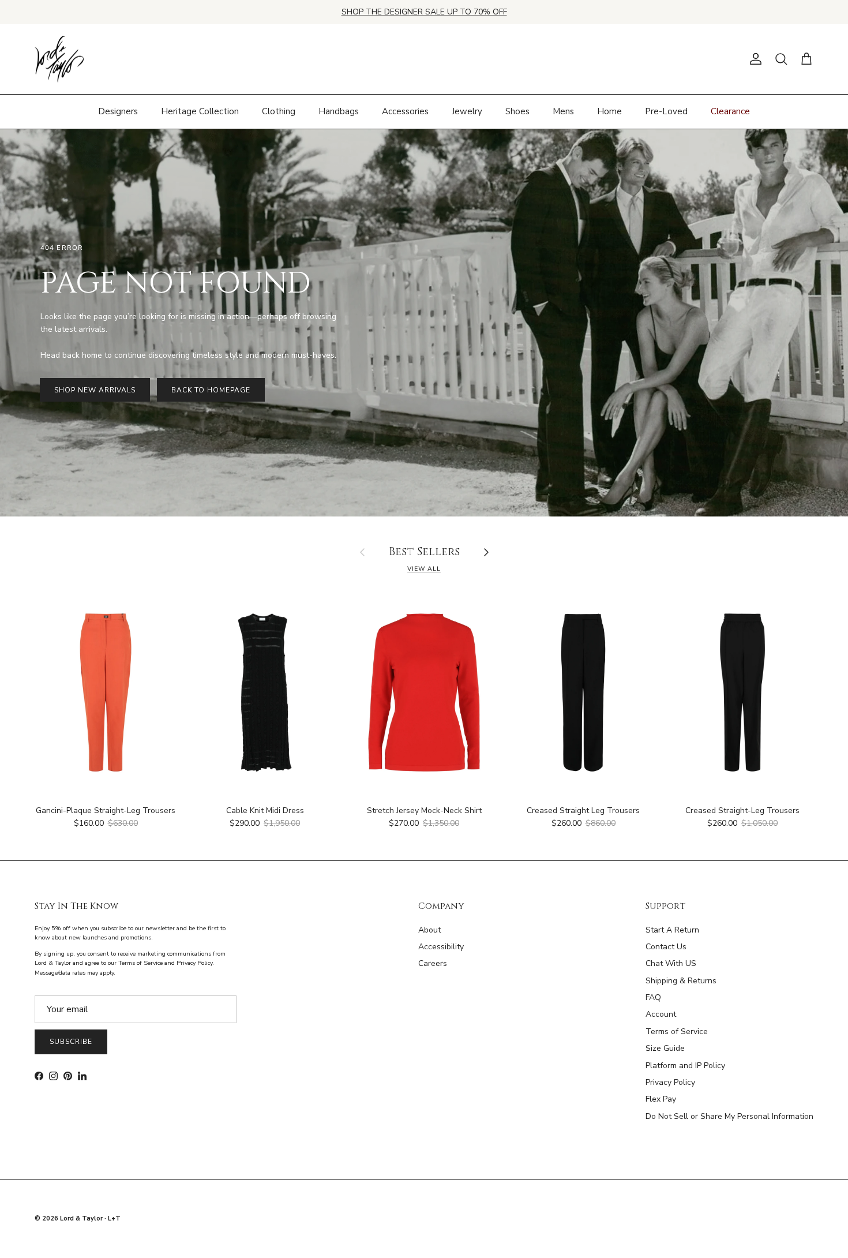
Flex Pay (661, 1099)
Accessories (405, 111)
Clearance (730, 111)
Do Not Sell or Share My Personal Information (729, 1116)
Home (609, 111)
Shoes (517, 111)
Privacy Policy (670, 1082)
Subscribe (71, 1041)
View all (424, 568)
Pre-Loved (666, 111)
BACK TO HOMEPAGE (210, 390)
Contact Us (666, 946)
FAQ (653, 997)
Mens (563, 111)
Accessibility (441, 946)
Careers (432, 963)
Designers (118, 111)
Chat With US (671, 963)
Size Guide (665, 1048)
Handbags (338, 111)
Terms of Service (677, 1031)
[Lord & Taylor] (59, 59)
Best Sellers (424, 552)
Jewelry (467, 111)
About (429, 929)
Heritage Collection (200, 111)
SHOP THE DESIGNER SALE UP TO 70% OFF (424, 11)
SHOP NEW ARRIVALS (95, 390)
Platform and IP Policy (685, 1065)
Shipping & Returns (681, 980)
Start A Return (672, 929)
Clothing (278, 111)
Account (661, 1014)
